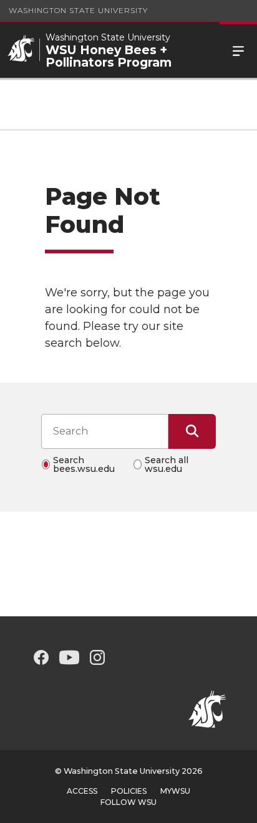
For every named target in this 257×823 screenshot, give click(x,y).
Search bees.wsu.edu (84, 464)
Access (82, 791)
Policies (129, 791)
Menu (238, 50)
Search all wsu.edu (166, 464)
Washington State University (78, 10)
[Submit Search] (192, 431)
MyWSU (175, 791)
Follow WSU (128, 802)
